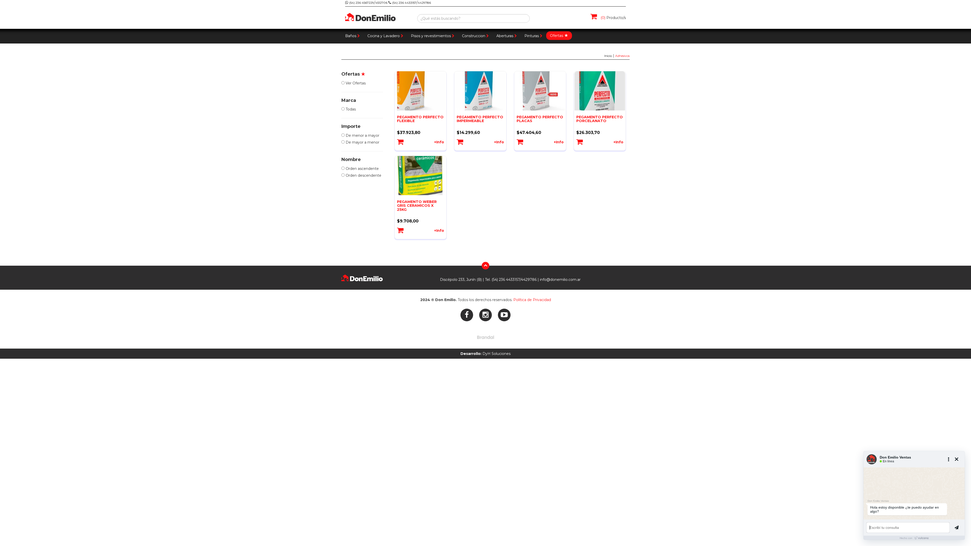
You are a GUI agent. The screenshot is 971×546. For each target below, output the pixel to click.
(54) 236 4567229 (361, 3)
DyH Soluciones (485, 353)
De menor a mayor (362, 135)
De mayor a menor (362, 142)
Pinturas (531, 36)
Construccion (473, 36)
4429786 (424, 3)
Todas (350, 109)
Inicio (608, 56)
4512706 (381, 3)
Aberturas (504, 36)
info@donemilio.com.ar (560, 279)
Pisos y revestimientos (431, 36)
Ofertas (559, 35)
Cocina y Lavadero (383, 36)
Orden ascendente (362, 168)
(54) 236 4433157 (404, 3)
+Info (439, 142)
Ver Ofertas (355, 83)
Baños (350, 36)
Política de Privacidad (532, 300)
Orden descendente (363, 175)
